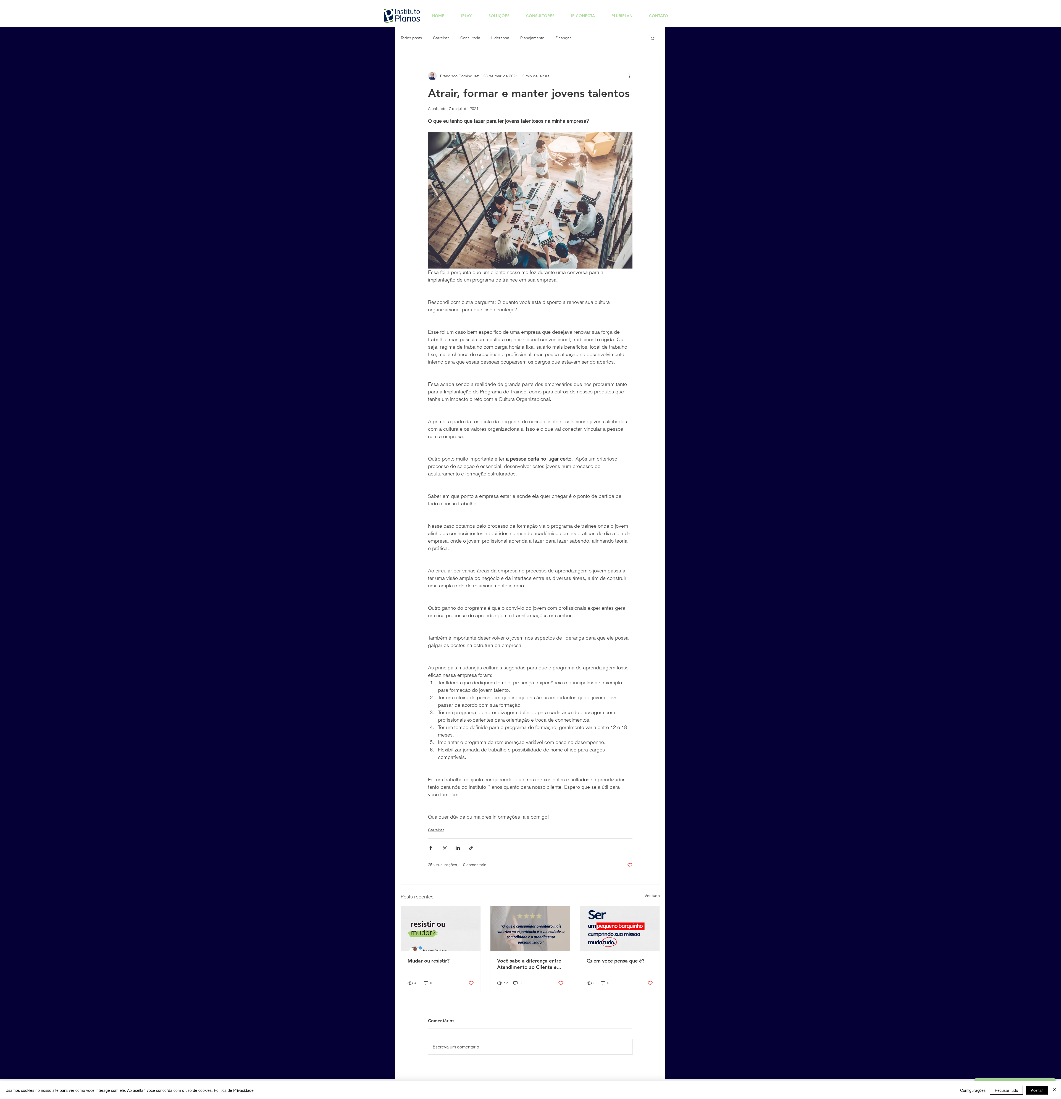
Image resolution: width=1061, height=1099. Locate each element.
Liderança (500, 37)
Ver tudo (652, 895)
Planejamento (532, 37)
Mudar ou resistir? (429, 961)
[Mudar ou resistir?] (440, 928)
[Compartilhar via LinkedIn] (457, 847)
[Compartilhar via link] (471, 847)
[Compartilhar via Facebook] (430, 847)
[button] (652, 38)
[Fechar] (1054, 1090)
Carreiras (441, 37)
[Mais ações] (629, 76)
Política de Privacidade (234, 1090)
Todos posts (411, 37)
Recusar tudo (1006, 1090)
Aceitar (1037, 1090)
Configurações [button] (973, 1090)
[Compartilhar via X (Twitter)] (444, 847)
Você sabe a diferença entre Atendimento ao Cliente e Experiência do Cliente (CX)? (530, 964)
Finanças (563, 37)
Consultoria (470, 37)
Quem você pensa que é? (615, 961)
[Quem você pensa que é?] (620, 928)
